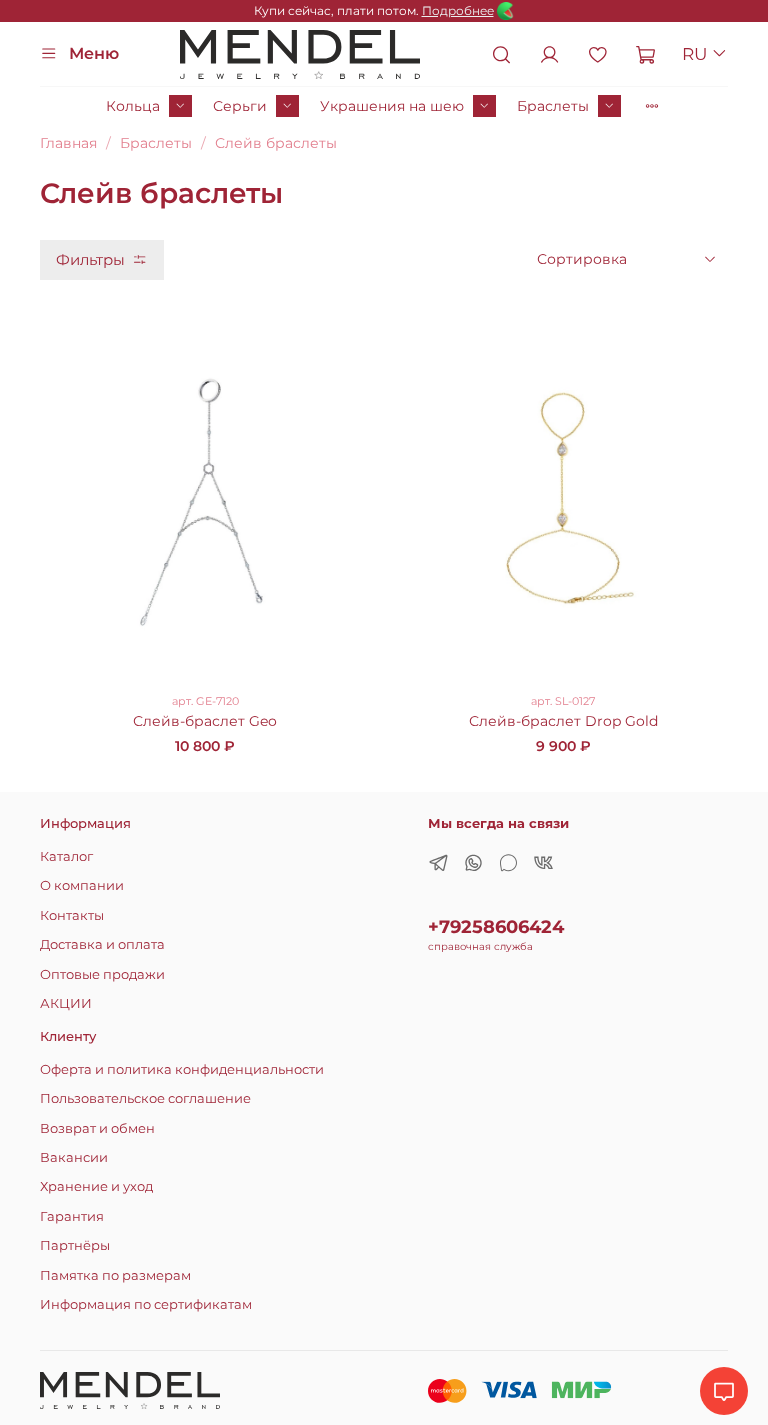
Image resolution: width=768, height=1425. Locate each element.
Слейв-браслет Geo (205, 721)
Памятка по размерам (115, 1275)
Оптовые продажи (102, 974)
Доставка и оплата (102, 944)
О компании (82, 885)
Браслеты (553, 106)
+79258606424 (496, 926)
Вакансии (74, 1157)
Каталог (66, 856)
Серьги (240, 106)
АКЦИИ (66, 1003)
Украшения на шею (392, 106)
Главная (68, 143)
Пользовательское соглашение (145, 1098)
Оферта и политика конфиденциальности (182, 1069)
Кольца (133, 106)
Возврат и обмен (97, 1128)
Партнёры (75, 1245)
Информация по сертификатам (146, 1304)
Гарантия (72, 1216)
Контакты (72, 915)
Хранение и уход (96, 1186)
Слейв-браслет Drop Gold (563, 721)
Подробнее (458, 10)
